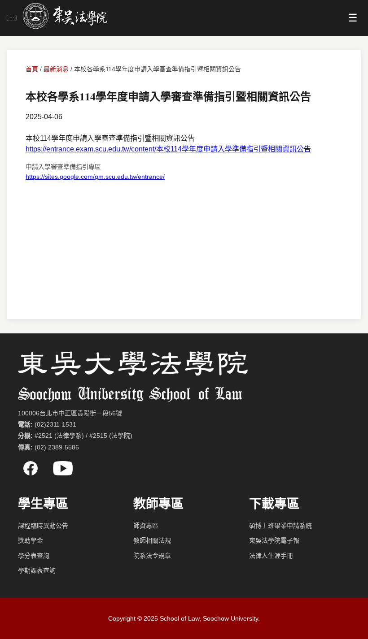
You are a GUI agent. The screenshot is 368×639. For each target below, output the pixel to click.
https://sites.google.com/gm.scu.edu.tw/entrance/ (95, 176)
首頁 (32, 69)
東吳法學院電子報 (274, 540)
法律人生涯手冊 (271, 555)
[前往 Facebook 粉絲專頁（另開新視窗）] (30, 468)
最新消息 (56, 69)
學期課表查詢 (37, 570)
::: (11, 17)
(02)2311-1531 (55, 424)
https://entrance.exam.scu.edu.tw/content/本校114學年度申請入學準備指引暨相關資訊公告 (168, 149)
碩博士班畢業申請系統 (280, 525)
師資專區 (145, 525)
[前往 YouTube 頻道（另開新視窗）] (63, 468)
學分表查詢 (33, 555)
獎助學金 (30, 540)
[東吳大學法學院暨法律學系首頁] (65, 18)
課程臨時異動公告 (43, 525)
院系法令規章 (152, 555)
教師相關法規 (152, 540)
